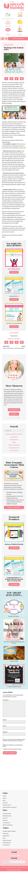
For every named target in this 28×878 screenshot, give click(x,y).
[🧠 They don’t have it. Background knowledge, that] (20, 785)
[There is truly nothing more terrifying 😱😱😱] (7, 785)
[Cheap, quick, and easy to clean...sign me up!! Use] (7, 762)
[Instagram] (12, 417)
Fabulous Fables (14, 661)
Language (20, 26)
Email (5, 725)
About (4, 798)
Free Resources (7, 815)
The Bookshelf (20, 34)
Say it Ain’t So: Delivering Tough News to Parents (14, 642)
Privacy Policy (7, 805)
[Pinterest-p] (15, 417)
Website (5, 731)
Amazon (5, 820)
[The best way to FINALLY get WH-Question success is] (20, 762)
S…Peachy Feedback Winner (14, 686)
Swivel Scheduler (8, 825)
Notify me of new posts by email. (12, 749)
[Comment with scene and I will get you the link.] (20, 769)
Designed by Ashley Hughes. (14, 870)
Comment (6, 700)
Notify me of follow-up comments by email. (13, 745)
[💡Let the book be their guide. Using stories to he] (7, 777)
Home (4, 796)
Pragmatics (8, 26)
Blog (4, 800)
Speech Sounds (7, 840)
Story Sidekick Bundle (14, 269)
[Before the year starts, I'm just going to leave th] (7, 769)
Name (5, 719)
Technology (6, 845)
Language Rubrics (14, 296)
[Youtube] (18, 417)
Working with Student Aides (14, 49)
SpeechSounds (8, 34)
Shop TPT (5, 818)
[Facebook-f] (10, 417)
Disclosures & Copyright (10, 807)
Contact (5, 802)
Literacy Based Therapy (8, 18)
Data (20, 18)
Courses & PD (6, 822)
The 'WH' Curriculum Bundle (14, 323)
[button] (2, 39)
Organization (8, 45)
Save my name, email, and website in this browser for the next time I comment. (14, 740)
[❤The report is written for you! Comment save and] (20, 777)
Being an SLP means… (14, 616)
